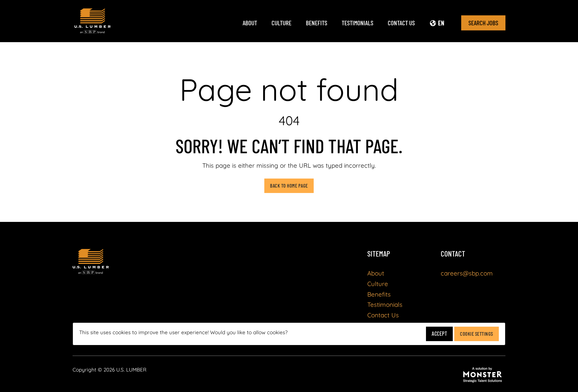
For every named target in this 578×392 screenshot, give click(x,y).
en (441, 22)
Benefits (316, 22)
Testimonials (357, 22)
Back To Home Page (289, 185)
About (250, 22)
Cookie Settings (476, 334)
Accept (439, 333)
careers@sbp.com (467, 273)
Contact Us (401, 22)
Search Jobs (483, 22)
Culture (281, 22)
